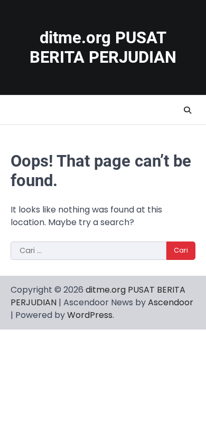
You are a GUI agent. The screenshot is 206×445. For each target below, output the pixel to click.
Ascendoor (170, 302)
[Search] (187, 110)
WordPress (90, 315)
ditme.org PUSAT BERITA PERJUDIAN (103, 47)
